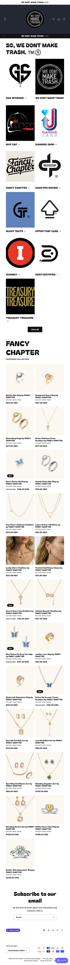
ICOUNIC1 (11, 274)
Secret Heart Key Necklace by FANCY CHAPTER (19, 612)
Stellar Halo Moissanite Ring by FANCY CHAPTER (20, 871)
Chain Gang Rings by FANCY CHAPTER (18, 439)
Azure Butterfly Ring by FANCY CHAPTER (17, 482)
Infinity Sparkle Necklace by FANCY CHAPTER (48, 612)
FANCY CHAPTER (16, 187)
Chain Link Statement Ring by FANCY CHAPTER (19, 698)
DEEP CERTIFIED (45, 274)
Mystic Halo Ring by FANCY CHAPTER (18, 396)
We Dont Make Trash (20, 958)
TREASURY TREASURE (19, 317)
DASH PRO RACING (46, 187)
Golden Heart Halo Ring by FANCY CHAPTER (47, 828)
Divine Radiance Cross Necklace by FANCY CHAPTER (49, 439)
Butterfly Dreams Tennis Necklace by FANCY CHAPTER (49, 698)
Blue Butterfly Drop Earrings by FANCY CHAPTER (19, 655)
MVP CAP (11, 144)
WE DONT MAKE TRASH (49, 98)
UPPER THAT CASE (46, 231)
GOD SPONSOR (15, 97)
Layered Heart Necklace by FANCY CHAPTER (47, 526)
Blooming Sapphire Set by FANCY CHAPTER (47, 785)
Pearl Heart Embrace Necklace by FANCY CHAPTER (20, 526)
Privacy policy (48, 958)
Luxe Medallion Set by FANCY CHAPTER (48, 741)
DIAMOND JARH (44, 144)
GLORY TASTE (14, 231)
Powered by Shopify (34, 958)
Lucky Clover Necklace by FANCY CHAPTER (17, 569)
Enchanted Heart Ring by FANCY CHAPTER (46, 396)
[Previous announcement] (4, 2)
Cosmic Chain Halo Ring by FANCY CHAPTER (47, 482)
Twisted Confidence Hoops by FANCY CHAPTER (48, 569)
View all (35, 329)
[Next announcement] (66, 2)
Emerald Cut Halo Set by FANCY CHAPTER (17, 741)
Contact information (31, 961)
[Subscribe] (53, 917)
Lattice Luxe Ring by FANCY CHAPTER (48, 655)
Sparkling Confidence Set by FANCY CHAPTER (19, 785)
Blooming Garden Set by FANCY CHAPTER (20, 828)
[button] (5, 19)
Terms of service (46, 961)
